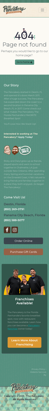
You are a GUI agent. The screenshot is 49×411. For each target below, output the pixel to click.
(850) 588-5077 (14, 220)
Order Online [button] (23, 241)
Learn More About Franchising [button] (24, 342)
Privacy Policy (38, 369)
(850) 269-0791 (14, 209)
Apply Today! (25, 137)
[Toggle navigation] (42, 10)
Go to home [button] (23, 62)
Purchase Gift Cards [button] (23, 252)
